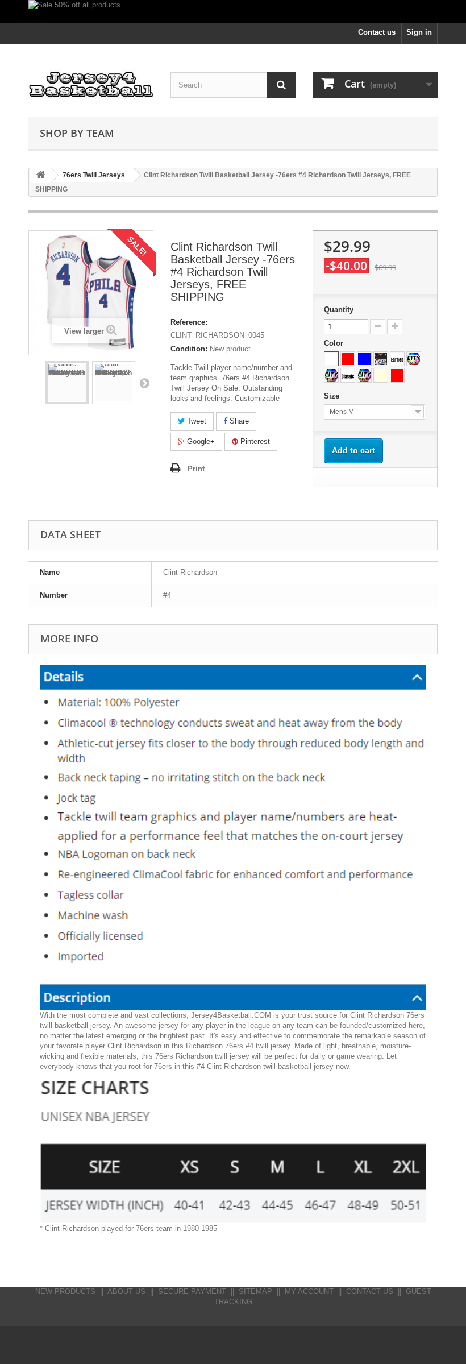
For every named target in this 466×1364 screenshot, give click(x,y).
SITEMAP (255, 1291)
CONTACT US (369, 1291)
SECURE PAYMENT (192, 1291)
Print (196, 469)
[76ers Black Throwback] (381, 359)
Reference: (188, 322)
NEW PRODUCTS (65, 1291)
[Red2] (397, 375)
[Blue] (364, 359)
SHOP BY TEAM (77, 133)
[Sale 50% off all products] (233, 11)
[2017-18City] (413, 359)
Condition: (188, 349)
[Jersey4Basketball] (90, 85)
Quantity (338, 309)
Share (238, 421)
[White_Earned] (397, 359)
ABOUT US (126, 1291)
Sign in (419, 32)
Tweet (195, 421)
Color (335, 343)
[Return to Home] (40, 175)
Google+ (200, 441)
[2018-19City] (364, 375)
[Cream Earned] (381, 375)
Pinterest (254, 441)
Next (144, 382)
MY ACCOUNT (309, 1291)
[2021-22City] (331, 375)
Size (333, 396)
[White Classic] (348, 375)
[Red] (348, 359)
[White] (331, 359)
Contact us (377, 32)
